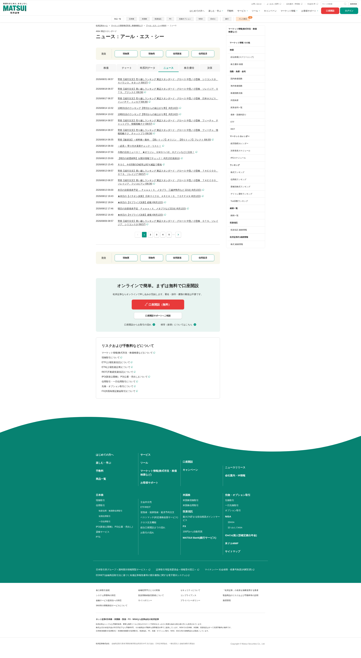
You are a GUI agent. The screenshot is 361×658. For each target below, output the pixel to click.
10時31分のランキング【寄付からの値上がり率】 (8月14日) (148, 108)
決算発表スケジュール (240, 151)
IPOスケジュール (238, 158)
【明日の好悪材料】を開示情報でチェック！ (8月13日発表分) (149, 158)
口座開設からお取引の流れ (137, 324)
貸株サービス (102, 532)
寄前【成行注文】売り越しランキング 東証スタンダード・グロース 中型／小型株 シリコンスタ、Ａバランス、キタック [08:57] (168, 81)
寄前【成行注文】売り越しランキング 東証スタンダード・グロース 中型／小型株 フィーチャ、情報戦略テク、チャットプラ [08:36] (168, 132)
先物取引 (229, 500)
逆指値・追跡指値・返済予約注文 (157, 512)
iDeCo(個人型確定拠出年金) (241, 535)
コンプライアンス (188, 595)
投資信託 (158, 19)
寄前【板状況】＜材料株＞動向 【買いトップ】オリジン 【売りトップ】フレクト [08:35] (164, 139)
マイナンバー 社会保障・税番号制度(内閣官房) (228, 569)
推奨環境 (227, 600)
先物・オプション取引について (117, 386)
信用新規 (177, 53)
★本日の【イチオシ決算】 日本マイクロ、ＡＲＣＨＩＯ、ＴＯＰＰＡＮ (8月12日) (159, 196)
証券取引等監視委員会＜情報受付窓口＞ (176, 569)
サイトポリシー (145, 600)
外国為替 (234, 100)
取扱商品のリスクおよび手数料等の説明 (240, 595)
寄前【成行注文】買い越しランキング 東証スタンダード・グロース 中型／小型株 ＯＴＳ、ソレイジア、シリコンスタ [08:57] (168, 223)
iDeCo (212, 19)
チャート (127, 67)
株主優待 (189, 67)
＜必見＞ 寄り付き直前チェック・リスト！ (139, 146)
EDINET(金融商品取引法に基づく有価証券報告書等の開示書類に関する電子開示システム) (141, 575)
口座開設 (330, 10)
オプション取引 (233, 510)
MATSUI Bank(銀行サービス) (199, 537)
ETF (232, 122)
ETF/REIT (145, 507)
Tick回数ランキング (239, 201)
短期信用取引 (105, 516)
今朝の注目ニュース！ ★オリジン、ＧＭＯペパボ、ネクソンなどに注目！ (156, 152)
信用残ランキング (238, 179)
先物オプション (185, 19)
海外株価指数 (236, 86)
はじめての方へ (197, 11)
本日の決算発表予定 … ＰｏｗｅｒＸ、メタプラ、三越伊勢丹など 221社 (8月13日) (159, 190)
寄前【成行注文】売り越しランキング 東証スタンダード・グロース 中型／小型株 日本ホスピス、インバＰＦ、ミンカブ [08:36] (168, 100)
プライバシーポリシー (190, 600)
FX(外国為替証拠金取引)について (118, 391)
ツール (255, 11)
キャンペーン (270, 11)
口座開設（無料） (160, 304)
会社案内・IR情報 (293, 4)
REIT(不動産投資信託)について (117, 372)
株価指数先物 (236, 93)
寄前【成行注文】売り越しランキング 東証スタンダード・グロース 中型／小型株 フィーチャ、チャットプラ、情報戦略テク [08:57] (168, 122)
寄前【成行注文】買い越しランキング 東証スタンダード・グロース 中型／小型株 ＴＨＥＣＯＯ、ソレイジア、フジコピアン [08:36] (168, 182)
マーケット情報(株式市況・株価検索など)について (127, 353)
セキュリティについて (190, 590)
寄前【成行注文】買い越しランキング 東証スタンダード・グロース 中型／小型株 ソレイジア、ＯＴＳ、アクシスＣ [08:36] (168, 90)
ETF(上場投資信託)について (116, 362)
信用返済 (203, 53)
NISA (201, 19)
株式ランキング (237, 172)
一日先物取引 (232, 505)
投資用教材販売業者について (151, 595)
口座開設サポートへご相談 (158, 315)
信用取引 (100, 505)
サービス (241, 11)
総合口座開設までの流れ (152, 527)
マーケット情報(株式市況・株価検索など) (242, 30)
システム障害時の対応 (106, 595)
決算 (209, 67)
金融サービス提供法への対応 (109, 600)
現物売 (151, 53)
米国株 (144, 19)
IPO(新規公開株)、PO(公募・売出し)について (125, 377)
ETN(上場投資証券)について (116, 367)
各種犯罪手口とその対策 (149, 590)
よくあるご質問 (273, 4)
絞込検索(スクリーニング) (242, 57)
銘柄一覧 (234, 215)
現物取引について (111, 357)
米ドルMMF (231, 543)
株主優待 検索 (237, 64)
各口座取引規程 (103, 590)
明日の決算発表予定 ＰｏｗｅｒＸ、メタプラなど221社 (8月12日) (152, 208)
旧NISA (231, 522)
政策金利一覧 (236, 107)
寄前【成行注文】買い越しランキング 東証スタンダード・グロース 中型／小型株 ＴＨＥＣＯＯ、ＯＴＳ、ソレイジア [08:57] (168, 172)
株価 (106, 67)
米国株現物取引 (191, 500)
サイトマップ (232, 551)
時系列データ (147, 67)
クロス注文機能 (148, 522)
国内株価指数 (236, 79)
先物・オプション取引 (237, 495)
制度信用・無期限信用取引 (110, 511)
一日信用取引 (105, 521)
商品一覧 (117, 19)
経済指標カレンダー (239, 143)
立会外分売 (146, 502)
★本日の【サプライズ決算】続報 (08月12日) (140, 202)
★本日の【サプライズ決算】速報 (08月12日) (140, 215)
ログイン (349, 10)
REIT (233, 129)
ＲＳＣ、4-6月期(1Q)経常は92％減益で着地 (140, 164)
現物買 (126, 53)
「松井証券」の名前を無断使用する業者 (240, 590)
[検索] (345, 4)
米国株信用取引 (191, 505)
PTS (98, 537)
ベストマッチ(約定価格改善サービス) (159, 517)
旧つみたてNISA (235, 527)
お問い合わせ (256, 4)
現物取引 (100, 500)
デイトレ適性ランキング (241, 194)
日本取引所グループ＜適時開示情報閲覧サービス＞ (122, 569)
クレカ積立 (243, 19)
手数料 (230, 11)
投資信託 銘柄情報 (239, 230)
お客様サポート (308, 11)
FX (170, 19)
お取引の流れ (147, 532)
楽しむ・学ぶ (214, 11)
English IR (312, 4)
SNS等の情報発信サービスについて (111, 605)
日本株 (131, 19)
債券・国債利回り (238, 115)
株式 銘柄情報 (237, 244)
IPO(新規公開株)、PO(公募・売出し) (114, 527)
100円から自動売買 (192, 531)
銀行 (227, 19)
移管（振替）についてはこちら (176, 324)
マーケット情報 (288, 11)
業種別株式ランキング (240, 186)
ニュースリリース (235, 467)
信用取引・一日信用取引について (119, 381)
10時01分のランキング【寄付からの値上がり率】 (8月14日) (148, 114)
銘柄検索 (353, 4)
